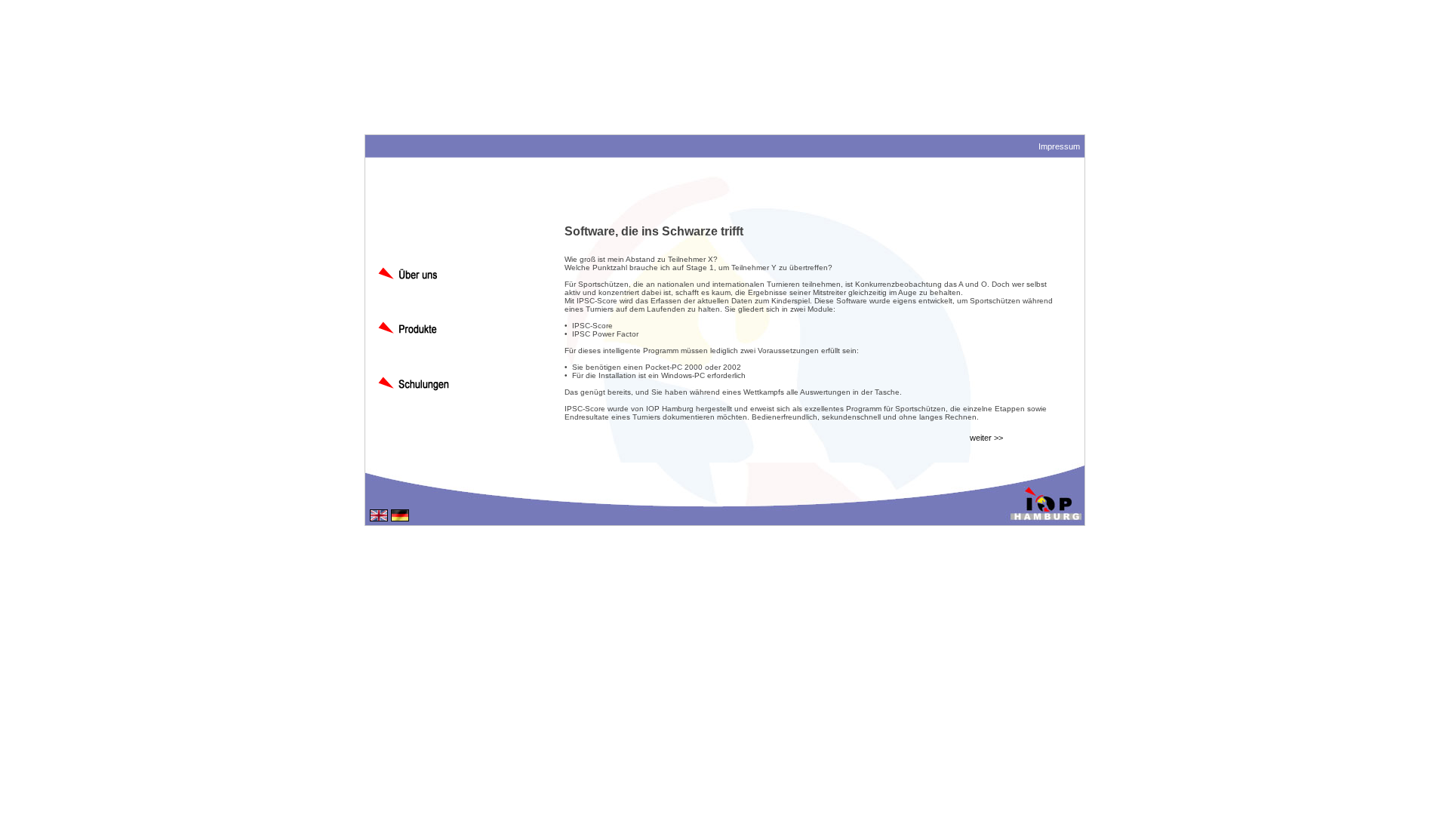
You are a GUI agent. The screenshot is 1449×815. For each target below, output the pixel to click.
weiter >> (986, 437)
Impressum (1059, 146)
